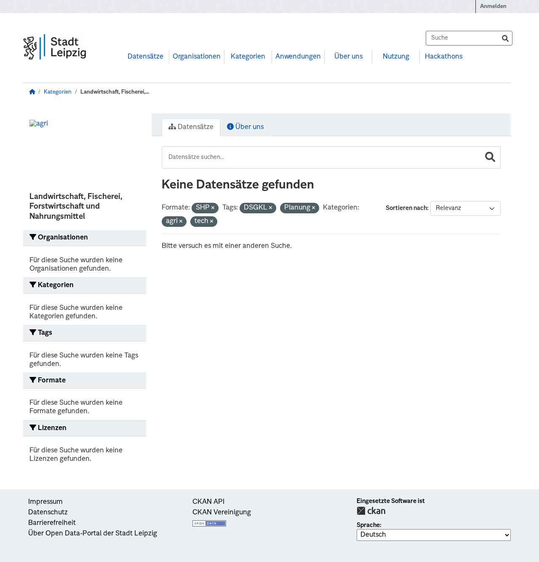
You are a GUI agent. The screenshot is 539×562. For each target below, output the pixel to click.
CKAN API (208, 502)
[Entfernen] (212, 208)
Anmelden (493, 6)
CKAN (371, 510)
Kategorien (248, 57)
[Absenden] (505, 38)
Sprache (368, 525)
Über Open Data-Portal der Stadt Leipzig (92, 533)
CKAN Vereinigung (221, 512)
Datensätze (145, 57)
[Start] (32, 92)
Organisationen (197, 57)
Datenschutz (48, 512)
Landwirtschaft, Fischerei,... (114, 92)
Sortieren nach (406, 208)
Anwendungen (298, 57)
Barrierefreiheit (52, 523)
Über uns (348, 57)
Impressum (45, 502)
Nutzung (396, 57)
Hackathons (443, 57)
